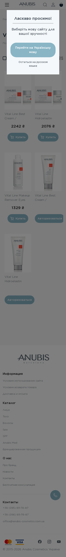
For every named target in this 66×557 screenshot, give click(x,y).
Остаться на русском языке (33, 64)
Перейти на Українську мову (33, 50)
